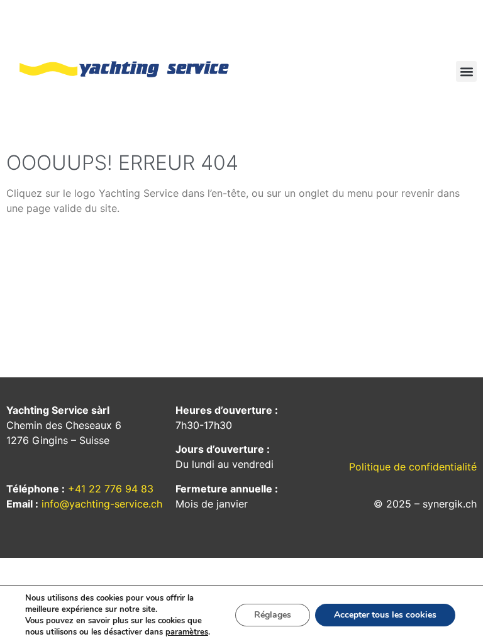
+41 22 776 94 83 (110, 488)
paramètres (186, 632)
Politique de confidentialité (413, 466)
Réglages (272, 615)
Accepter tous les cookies (385, 615)
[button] (466, 71)
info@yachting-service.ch (102, 503)
